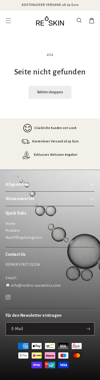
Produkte (13, 231)
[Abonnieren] (88, 328)
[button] (79, 20)
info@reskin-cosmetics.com (36, 285)
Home (10, 224)
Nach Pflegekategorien (24, 238)
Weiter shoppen (50, 92)
